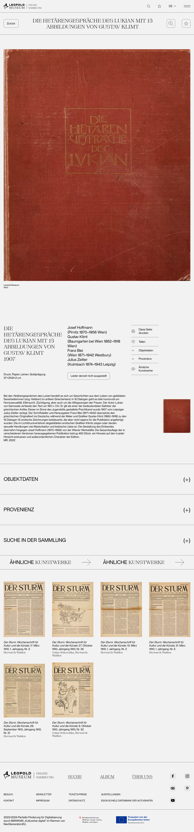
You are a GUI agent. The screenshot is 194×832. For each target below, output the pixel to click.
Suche (75, 776)
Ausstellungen (110, 794)
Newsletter (43, 794)
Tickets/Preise (78, 794)
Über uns (142, 776)
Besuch (8, 794)
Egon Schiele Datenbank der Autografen (127, 800)
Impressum (42, 800)
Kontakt (9, 800)
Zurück (11, 23)
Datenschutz (77, 800)
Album (107, 776)
